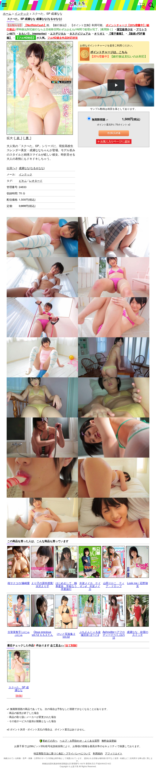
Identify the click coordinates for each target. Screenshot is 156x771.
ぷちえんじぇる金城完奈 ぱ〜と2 (90, 633)
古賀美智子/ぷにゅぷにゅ (19, 633)
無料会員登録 (109, 740)
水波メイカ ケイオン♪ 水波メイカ (90, 586)
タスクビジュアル (80, 33)
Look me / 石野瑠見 (137, 584)
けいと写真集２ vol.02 (66, 635)
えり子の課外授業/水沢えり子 (42, 584)
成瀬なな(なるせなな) (32, 168)
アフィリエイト (113, 753)
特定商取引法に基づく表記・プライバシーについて (62, 753)
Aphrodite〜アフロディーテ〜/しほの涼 (114, 635)
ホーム (7, 13)
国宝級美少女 (125, 29)
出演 (12, 168)
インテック (22, 13)
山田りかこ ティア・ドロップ (113, 584)
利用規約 (98, 753)
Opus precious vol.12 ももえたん (42, 633)
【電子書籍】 (116, 33)
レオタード (35, 180)
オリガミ (99, 33)
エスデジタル (58, 33)
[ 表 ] (18, 138)
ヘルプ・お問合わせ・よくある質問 (79, 740)
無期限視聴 (100, 119)
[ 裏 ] (27, 138)
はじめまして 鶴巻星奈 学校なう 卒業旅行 (68, 586)
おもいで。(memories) (33, 33)
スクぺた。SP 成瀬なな (19, 688)
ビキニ (23, 180)
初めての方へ (50, 740)
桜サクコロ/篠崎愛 (19, 583)
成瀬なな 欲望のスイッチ (137, 633)
